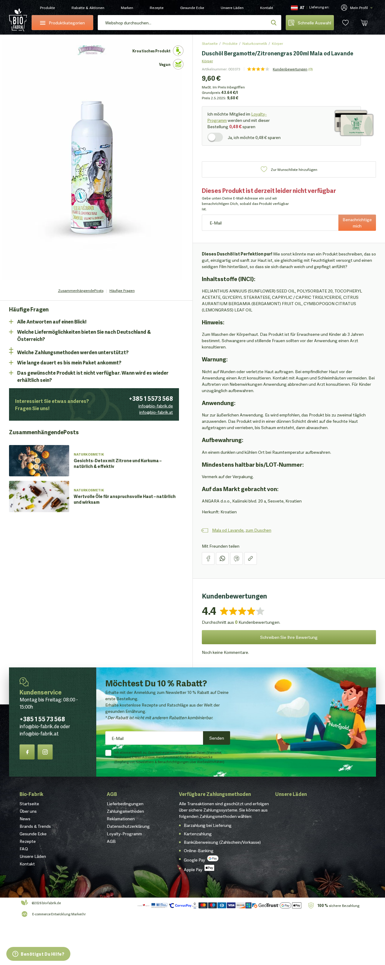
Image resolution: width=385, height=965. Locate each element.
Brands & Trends (35, 826)
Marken (127, 7)
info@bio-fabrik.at (156, 412)
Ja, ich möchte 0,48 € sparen (254, 137)
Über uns (28, 811)
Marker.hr (78, 913)
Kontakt (266, 7)
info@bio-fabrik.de (155, 406)
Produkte (47, 7)
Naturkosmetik (254, 43)
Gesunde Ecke (192, 7)
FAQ (24, 849)
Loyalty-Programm (124, 833)
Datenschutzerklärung (128, 826)
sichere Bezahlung (338, 905)
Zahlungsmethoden (125, 811)
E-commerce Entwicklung (51, 913)
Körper (277, 43)
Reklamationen (121, 818)
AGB (112, 793)
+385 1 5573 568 (151, 398)
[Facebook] (27, 751)
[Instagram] (45, 751)
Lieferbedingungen (125, 803)
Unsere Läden (232, 7)
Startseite (210, 43)
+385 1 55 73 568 (42, 718)
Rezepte (157, 7)
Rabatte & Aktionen (88, 7)
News (25, 818)
